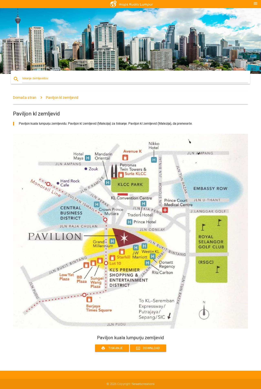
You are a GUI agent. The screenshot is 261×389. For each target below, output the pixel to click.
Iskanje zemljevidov (35, 78)
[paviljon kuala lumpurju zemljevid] (130, 327)
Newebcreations (143, 384)
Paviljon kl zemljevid (62, 97)
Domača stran (24, 97)
